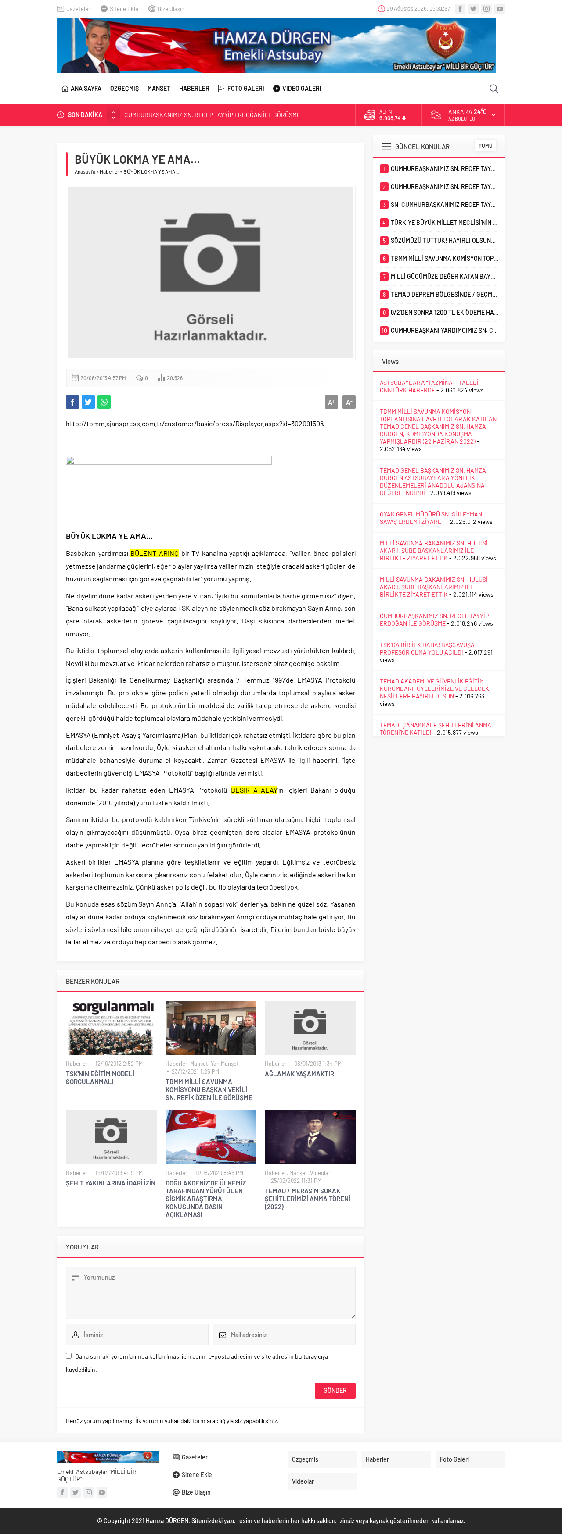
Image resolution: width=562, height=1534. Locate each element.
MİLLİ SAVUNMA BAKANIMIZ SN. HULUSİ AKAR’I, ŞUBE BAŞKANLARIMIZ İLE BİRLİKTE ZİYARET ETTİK (434, 550)
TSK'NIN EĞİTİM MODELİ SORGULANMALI (100, 1078)
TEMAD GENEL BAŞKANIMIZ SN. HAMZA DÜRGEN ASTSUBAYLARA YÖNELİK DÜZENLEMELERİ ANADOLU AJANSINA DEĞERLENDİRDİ (433, 481)
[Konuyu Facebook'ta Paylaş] (72, 402)
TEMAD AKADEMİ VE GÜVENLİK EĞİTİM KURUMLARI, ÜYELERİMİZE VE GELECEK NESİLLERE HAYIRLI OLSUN (434, 688)
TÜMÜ (486, 145)
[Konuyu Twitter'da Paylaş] (88, 402)
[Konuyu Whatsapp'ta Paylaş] (104, 402)
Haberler (109, 171)
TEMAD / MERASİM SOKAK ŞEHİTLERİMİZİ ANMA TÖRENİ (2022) (307, 1198)
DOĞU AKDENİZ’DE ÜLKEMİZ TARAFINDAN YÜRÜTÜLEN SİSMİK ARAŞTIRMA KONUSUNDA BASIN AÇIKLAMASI (206, 1198)
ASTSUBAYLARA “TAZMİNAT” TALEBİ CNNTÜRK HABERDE (429, 386)
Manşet (199, 1063)
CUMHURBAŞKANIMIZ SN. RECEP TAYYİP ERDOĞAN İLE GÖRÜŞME (212, 114)
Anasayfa (85, 171)
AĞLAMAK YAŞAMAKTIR (299, 1074)
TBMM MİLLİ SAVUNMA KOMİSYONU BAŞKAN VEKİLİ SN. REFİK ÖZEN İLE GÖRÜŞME (209, 1089)
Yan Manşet (225, 1063)
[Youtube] (499, 9)
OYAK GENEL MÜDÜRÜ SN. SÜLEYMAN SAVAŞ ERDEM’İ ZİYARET (431, 517)
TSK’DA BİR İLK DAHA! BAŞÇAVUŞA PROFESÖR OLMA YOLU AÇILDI (427, 648)
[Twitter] (473, 9)
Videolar (320, 1172)
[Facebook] (460, 9)
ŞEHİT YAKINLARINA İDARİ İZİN (110, 1183)
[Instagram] (486, 9)
